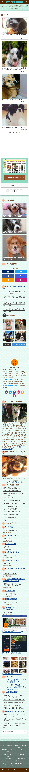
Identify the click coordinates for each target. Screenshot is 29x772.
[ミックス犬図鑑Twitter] (11, 653)
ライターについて (8, 520)
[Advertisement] (14, 144)
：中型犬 (21, 750)
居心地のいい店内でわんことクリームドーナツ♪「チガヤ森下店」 (14, 585)
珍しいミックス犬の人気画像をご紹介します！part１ (14, 292)
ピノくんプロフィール (14, 482)
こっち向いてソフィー (13, 552)
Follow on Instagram (20, 344)
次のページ (14, 185)
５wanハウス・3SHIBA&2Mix (9, 608)
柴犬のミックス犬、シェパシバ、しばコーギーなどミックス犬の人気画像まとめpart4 (14, 303)
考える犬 (6, 547)
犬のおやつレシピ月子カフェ (15, 686)
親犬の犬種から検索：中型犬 (12, 491)
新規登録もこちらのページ (12, 386)
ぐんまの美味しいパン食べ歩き (16, 679)
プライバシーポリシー (14, 761)
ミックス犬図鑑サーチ (9, 380)
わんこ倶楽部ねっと (13, 681)
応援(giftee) (21, 754)
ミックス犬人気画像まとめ (11, 512)
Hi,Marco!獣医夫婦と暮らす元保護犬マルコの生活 (14, 580)
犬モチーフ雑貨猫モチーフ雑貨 (16, 688)
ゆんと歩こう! (10, 590)
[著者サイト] (8, 271)
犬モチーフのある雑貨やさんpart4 (14, 700)
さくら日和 (9, 527)
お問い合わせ (7, 758)
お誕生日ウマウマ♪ (9, 555)
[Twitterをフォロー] (21, 271)
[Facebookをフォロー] (8, 276)
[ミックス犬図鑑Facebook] (11, 632)
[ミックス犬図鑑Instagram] (12, 674)
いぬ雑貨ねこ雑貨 (11, 692)
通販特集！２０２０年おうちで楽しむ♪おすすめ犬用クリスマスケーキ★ (14, 725)
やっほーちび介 (10, 544)
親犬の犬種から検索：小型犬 (12, 488)
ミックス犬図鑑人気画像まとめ (14, 287)
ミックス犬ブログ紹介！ (11, 509)
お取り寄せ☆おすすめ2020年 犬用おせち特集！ (14, 720)
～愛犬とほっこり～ (12, 560)
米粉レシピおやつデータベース (16, 689)
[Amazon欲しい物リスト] (8, 280)
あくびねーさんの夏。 (10, 574)
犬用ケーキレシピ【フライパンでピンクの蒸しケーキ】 (14, 715)
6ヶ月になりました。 (10, 594)
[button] (25, 732)
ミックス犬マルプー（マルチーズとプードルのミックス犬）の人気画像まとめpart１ (14, 297)
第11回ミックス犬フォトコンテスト (14, 503)
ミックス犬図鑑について (11, 517)
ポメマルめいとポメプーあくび (14, 569)
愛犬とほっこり (10, 535)
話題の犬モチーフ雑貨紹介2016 (13, 705)
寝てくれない (7, 612)
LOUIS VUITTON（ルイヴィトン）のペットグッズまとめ (14, 696)
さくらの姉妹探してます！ (11, 530)
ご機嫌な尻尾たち (11, 599)
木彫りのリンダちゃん (10, 602)
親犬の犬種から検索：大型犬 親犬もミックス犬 (14, 494)
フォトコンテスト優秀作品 (11, 501)
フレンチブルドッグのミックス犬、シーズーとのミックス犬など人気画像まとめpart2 (14, 309)
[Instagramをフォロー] (21, 276)
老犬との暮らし (8, 539)
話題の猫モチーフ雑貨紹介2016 (13, 702)
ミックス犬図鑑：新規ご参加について (21, 746)
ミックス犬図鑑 (14, 367)
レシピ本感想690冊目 (13, 684)
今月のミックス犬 (8, 498)
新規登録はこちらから (14, 178)
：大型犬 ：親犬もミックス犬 (7, 755)
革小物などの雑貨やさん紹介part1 (14, 708)
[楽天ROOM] (21, 280)
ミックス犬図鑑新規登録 (11, 514)
